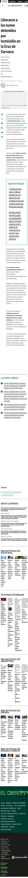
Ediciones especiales (8, 821)
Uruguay (4, 1)
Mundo (13, 811)
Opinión (3, 816)
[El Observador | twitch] (26, 800)
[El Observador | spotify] (26, 797)
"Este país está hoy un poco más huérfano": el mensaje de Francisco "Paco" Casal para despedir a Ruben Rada (14, 539)
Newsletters (16, 824)
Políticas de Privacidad (4, 867)
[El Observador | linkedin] (22, 797)
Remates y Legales (7, 819)
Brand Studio (5, 811)
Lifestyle (22, 813)
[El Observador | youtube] (26, 793)
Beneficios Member (18, 803)
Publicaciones (6, 824)
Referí (3, 805)
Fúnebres (10, 816)
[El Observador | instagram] (23, 793)
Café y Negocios (20, 805)
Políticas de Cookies (4, 863)
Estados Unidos (6, 829)
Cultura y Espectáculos (9, 813)
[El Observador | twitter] (16, 793)
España (12, 827)
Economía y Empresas (8, 808)
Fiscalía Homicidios (7, 495)
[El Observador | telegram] (22, 800)
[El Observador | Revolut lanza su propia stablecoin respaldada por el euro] (17, 718)
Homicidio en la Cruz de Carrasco (11, 492)
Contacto (3, 875)
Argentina (4, 827)
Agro (19, 808)
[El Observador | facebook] (19, 793)
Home (3, 803)
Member (8, 803)
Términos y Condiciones (4, 871)
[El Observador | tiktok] (19, 797)
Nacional (9, 805)
